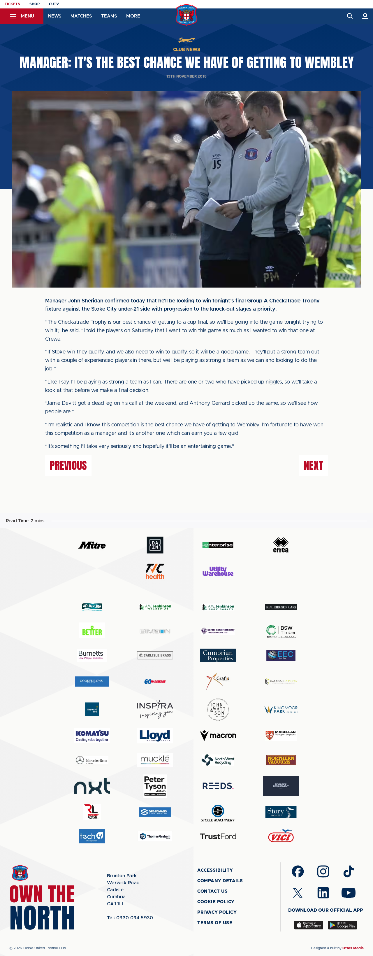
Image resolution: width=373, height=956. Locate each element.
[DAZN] (155, 545)
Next (313, 465)
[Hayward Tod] (92, 709)
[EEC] (281, 655)
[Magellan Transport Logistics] (281, 735)
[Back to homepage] (186, 15)
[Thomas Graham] (155, 836)
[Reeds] (218, 786)
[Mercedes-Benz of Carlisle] (92, 760)
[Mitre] (92, 545)
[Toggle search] (349, 16)
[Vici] (281, 836)
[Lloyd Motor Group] (155, 735)
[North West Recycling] (218, 760)
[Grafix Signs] (218, 681)
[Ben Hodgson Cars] (281, 607)
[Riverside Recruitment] (281, 786)
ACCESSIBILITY (215, 870)
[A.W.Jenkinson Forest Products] (218, 607)
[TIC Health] (155, 571)
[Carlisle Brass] (155, 655)
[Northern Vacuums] (281, 760)
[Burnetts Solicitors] (92, 655)
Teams (109, 16)
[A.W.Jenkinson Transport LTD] (155, 607)
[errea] (281, 545)
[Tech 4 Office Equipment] (92, 836)
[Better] (92, 631)
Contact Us (212, 891)
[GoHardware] (155, 681)
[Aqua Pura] (92, 607)
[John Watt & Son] (218, 709)
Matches (81, 16)
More (133, 16)
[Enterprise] (218, 545)
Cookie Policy (216, 902)
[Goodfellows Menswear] (92, 681)
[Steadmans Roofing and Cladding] (155, 812)
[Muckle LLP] (155, 760)
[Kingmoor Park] (281, 709)
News (54, 16)
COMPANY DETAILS (220, 881)
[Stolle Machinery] (218, 812)
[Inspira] (155, 709)
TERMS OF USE (214, 923)
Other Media (353, 948)
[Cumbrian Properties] (218, 655)
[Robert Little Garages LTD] (92, 812)
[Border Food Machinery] (218, 631)
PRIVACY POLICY (217, 912)
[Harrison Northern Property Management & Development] (281, 681)
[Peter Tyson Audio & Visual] (155, 786)
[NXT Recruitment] (92, 786)
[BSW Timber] (281, 631)
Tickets (12, 4)
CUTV (54, 4)
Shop (34, 4)
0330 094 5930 (130, 917)
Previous (68, 465)
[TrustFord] (218, 836)
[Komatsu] (92, 735)
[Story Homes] (281, 812)
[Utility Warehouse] (218, 571)
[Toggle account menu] (365, 16)
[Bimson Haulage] (155, 631)
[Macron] (218, 735)
